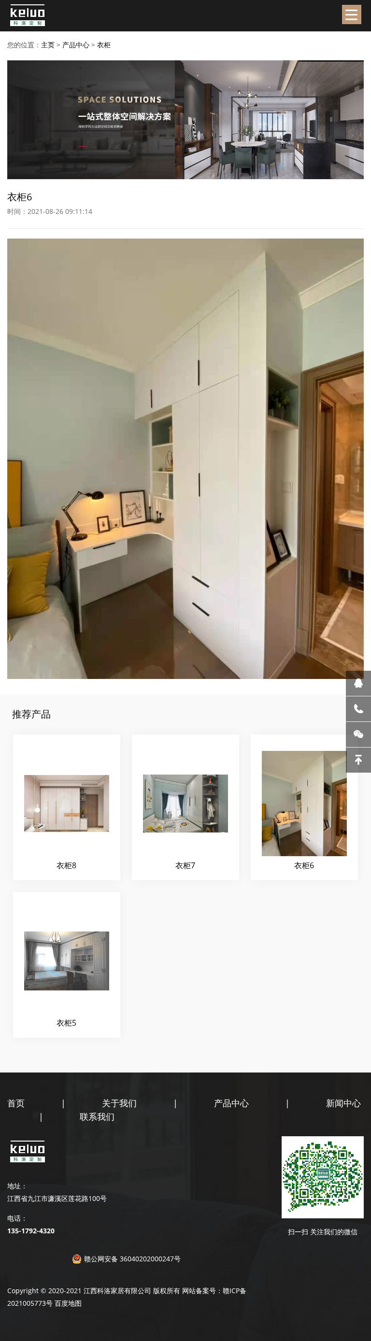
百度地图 (68, 1303)
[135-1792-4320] (358, 708)
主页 (48, 44)
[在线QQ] (358, 683)
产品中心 (75, 44)
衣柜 (104, 44)
